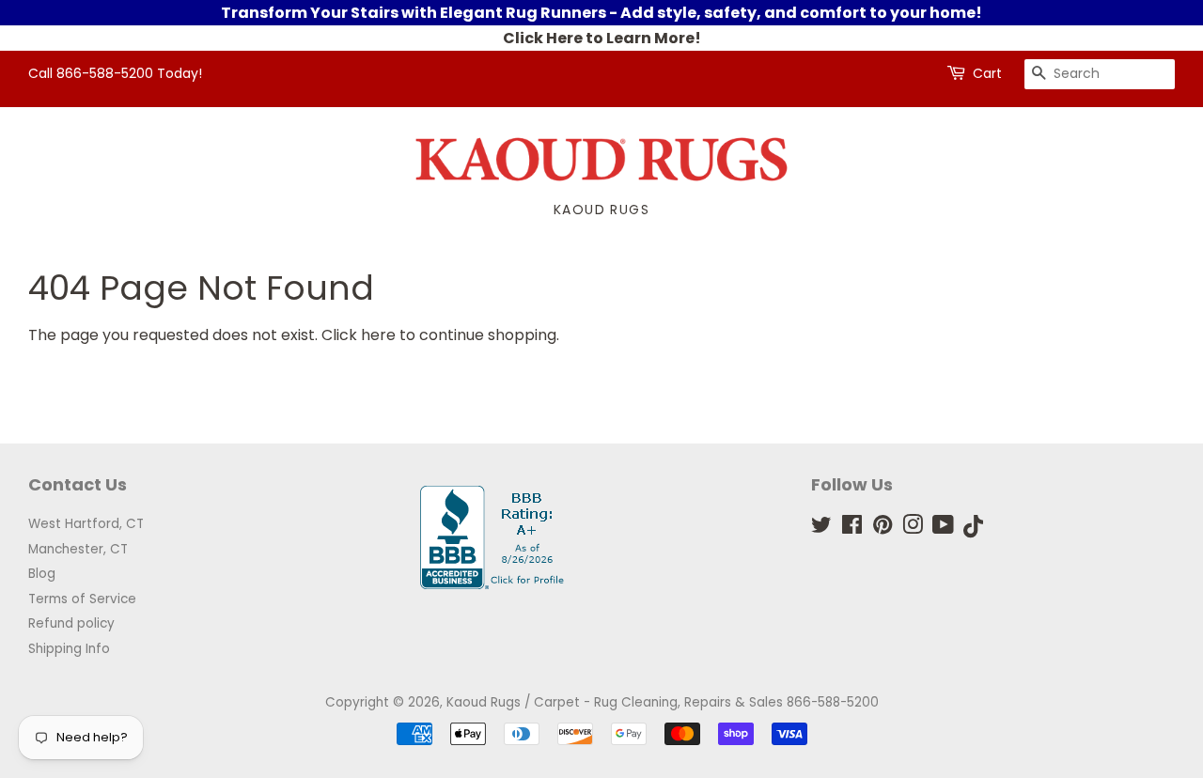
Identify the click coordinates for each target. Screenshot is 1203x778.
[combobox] (1099, 74)
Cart (987, 73)
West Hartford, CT (86, 524)
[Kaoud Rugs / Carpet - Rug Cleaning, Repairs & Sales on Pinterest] (882, 528)
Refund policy (71, 623)
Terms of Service (82, 599)
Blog (41, 574)
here (378, 335)
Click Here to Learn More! (602, 38)
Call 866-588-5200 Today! (115, 73)
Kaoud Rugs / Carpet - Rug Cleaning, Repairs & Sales (614, 702)
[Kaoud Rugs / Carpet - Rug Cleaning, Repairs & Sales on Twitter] (821, 528)
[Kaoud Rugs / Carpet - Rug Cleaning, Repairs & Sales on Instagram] (912, 528)
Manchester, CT (78, 549)
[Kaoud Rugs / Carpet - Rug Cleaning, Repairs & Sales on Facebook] (852, 528)
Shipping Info (69, 649)
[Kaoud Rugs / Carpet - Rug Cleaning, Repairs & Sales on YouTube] (943, 528)
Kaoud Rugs (601, 209)
